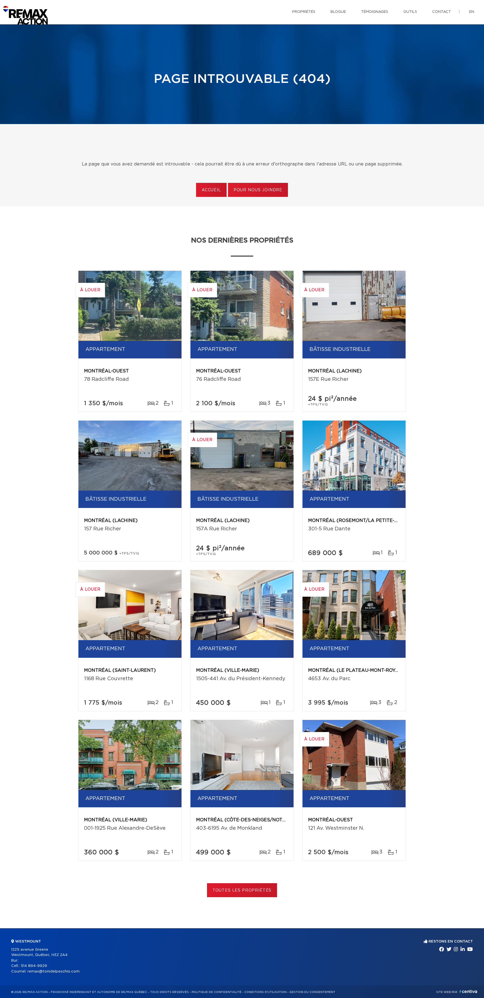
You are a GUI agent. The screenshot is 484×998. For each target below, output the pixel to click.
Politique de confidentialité (216, 992)
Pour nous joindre (258, 190)
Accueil (211, 190)
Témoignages (374, 12)
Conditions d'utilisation (265, 992)
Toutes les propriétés (242, 890)
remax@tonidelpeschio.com (53, 971)
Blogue (338, 12)
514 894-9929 (34, 966)
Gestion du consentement (312, 992)
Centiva (468, 991)
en (471, 12)
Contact (441, 12)
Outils (410, 12)
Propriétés (303, 12)
